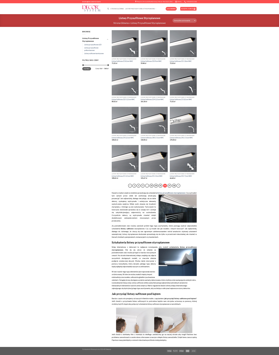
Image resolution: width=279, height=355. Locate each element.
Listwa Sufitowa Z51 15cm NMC (152, 176)
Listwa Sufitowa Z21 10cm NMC (181, 61)
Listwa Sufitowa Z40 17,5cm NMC (152, 138)
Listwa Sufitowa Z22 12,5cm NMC (123, 99)
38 (174, 186)
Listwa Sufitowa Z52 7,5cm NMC (181, 176)
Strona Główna (117, 9)
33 (151, 186)
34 (156, 186)
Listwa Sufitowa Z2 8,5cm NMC (122, 61)
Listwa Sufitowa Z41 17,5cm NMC (181, 138)
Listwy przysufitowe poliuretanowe (91, 49)
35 (160, 186)
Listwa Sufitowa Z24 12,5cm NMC (152, 99)
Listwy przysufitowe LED (93, 45)
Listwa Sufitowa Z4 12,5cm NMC (123, 138)
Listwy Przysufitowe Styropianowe (140, 9)
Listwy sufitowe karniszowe (94, 53)
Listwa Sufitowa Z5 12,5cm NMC (123, 176)
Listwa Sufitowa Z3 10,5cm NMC (181, 99)
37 (169, 186)
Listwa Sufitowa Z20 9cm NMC (151, 61)
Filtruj (86, 69)
